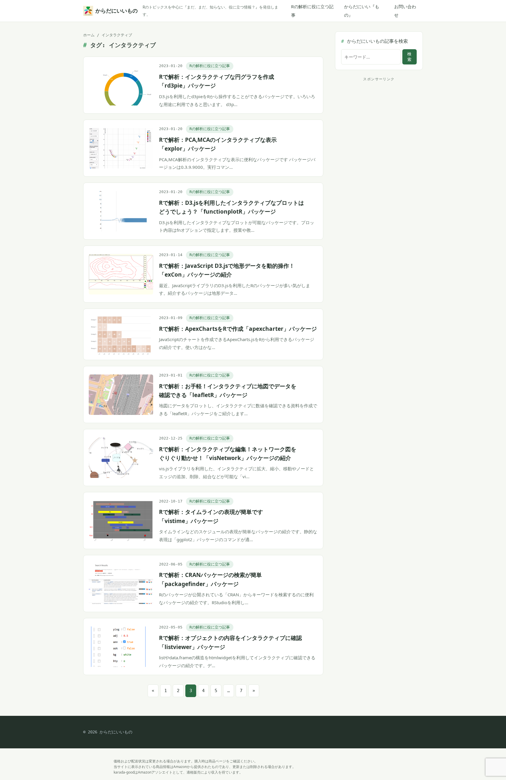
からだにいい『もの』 (361, 11)
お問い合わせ (405, 11)
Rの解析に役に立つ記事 (312, 11)
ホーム (89, 35)
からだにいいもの (115, 11)
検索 (409, 57)
